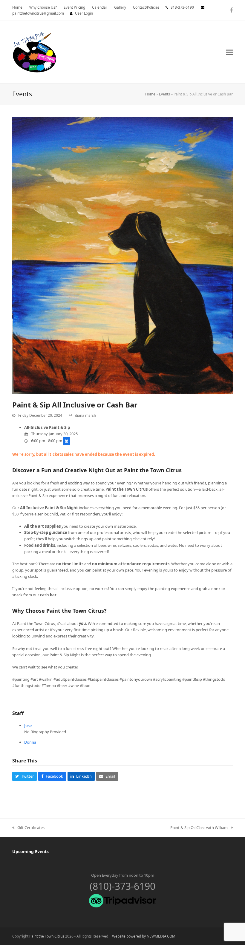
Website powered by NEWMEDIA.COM (143, 936)
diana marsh (85, 415)
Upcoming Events (30, 851)
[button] (229, 52)
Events (164, 94)
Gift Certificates (28, 828)
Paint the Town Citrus (46, 936)
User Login (84, 13)
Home (150, 94)
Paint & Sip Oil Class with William (199, 828)
